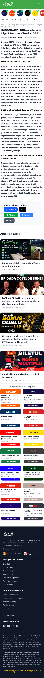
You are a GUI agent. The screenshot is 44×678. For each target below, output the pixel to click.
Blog (13, 25)
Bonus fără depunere (11, 578)
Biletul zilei (7, 564)
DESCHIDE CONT (11, 405)
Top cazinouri (8, 574)
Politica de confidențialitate (13, 598)
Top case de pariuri (10, 571)
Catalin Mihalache (16, 37)
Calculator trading (9, 615)
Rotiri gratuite (8, 585)
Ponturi (15, 20)
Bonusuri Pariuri (26, 20)
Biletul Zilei (6, 20)
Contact (6, 608)
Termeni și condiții (9, 602)
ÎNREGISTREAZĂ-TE (11, 479)
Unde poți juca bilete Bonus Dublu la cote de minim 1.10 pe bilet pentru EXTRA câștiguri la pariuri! (20, 339)
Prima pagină (5, 25)
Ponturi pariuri (8, 567)
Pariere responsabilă (10, 595)
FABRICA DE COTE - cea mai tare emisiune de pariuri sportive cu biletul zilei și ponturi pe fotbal (20, 301)
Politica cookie (8, 605)
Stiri (17, 25)
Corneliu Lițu (6, 269)
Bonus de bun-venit (10, 581)
